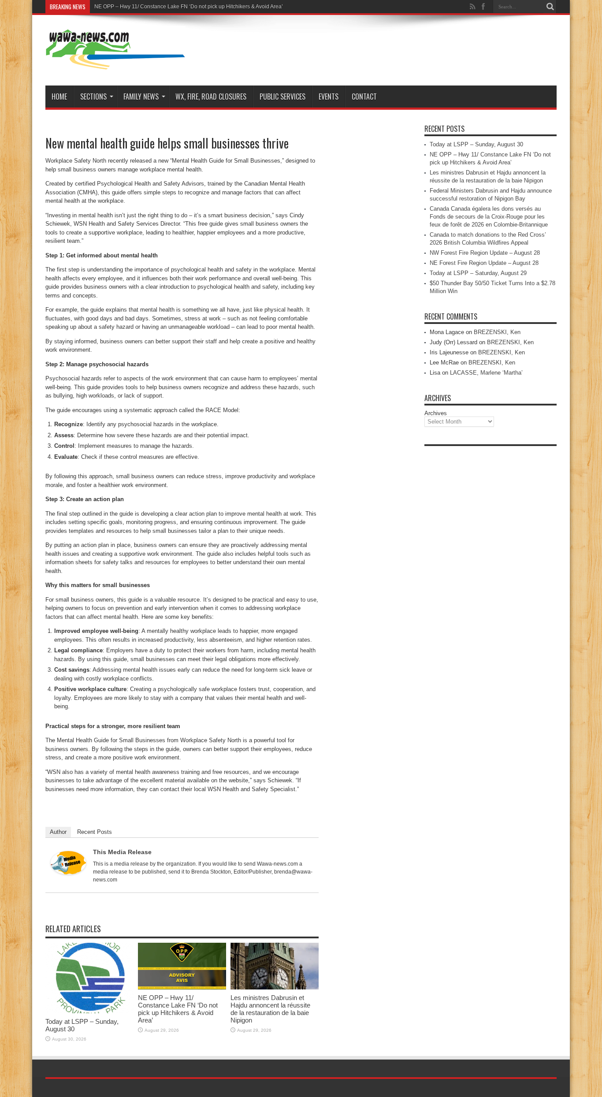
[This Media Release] (68, 872)
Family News (141, 96)
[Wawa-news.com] (115, 63)
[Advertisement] (490, 582)
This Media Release (122, 851)
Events (328, 96)
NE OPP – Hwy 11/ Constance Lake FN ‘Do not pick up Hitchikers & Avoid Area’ (188, 7)
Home (59, 96)
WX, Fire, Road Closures (210, 96)
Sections (93, 96)
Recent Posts (94, 832)
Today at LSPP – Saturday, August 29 (478, 273)
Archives (435, 413)
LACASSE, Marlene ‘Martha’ (486, 372)
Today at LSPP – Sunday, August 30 (476, 144)
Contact (364, 96)
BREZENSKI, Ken (497, 332)
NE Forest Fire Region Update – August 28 (484, 263)
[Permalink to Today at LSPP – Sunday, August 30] (89, 1011)
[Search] (550, 6)
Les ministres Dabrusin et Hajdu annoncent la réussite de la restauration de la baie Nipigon (270, 1009)
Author (58, 832)
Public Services (282, 96)
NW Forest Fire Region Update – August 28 (485, 252)
